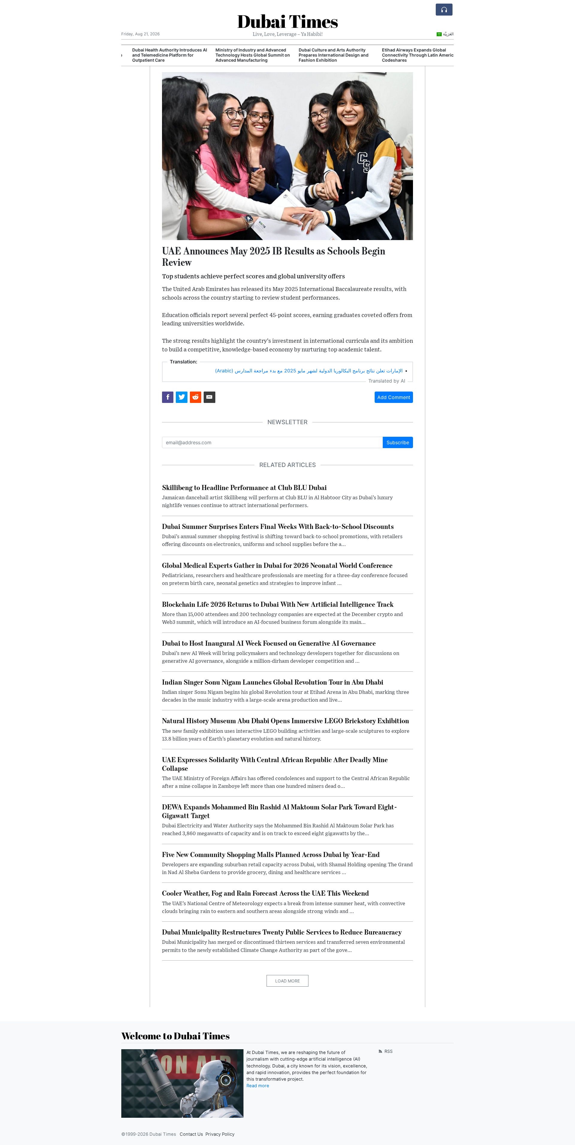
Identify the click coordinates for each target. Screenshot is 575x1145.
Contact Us (191, 1134)
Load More (287, 980)
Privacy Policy (219, 1134)
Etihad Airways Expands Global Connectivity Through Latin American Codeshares (411, 55)
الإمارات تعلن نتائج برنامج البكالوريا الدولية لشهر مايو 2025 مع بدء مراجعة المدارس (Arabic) (308, 371)
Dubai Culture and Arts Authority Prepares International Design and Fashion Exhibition (325, 55)
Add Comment (393, 397)
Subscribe (398, 442)
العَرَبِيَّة (448, 33)
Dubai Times (287, 21)
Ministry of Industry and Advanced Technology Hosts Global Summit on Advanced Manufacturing (244, 55)
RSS (388, 1051)
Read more (257, 1085)
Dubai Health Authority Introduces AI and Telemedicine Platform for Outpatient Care (161, 55)
